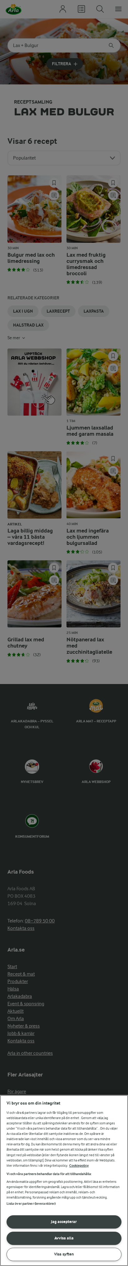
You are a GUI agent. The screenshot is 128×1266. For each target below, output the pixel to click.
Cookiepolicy (79, 1166)
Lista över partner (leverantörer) (31, 1204)
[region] (64, 1180)
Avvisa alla (64, 1238)
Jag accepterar (64, 1221)
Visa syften (64, 1254)
